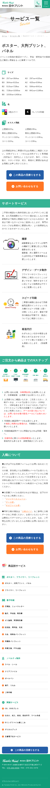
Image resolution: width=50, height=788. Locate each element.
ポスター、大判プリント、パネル (18, 583)
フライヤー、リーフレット (15, 590)
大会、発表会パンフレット (15, 634)
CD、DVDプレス (12, 708)
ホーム (4, 36)
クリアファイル (11, 671)
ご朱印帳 (8, 692)
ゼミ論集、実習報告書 (14, 620)
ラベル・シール (11, 664)
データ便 (10, 502)
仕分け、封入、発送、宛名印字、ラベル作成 (22, 715)
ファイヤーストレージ (15, 499)
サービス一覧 (15, 36)
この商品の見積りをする (27, 175)
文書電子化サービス (13, 736)
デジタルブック (11, 729)
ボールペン (9, 678)
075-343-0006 (13, 768)
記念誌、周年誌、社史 (14, 627)
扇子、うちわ (10, 685)
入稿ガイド (27, 511)
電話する (38, 6)
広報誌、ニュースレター (14, 606)
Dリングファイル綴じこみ (15, 722)
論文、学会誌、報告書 (14, 613)
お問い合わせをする (27, 186)
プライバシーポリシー (10, 781)
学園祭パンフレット (13, 641)
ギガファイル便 (12, 505)
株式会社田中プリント (20, 760)
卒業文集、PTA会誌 (13, 648)
